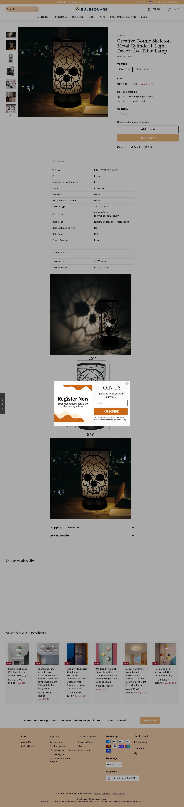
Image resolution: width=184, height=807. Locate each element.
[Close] (127, 383)
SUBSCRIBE (111, 411)
